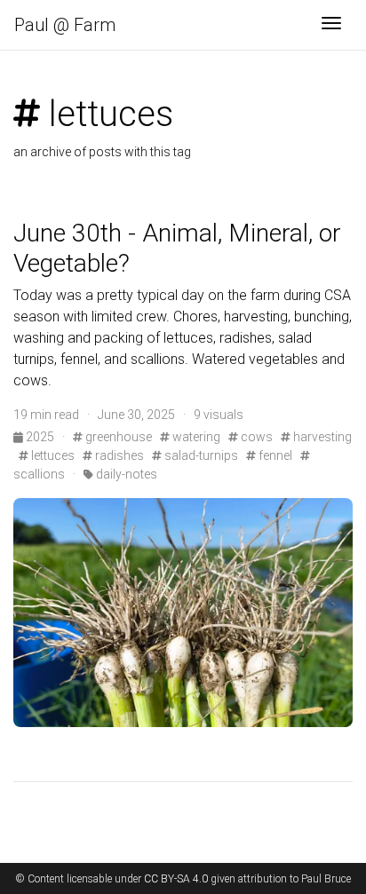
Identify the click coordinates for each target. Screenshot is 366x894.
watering (195, 437)
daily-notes (125, 474)
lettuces (51, 455)
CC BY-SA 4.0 (176, 879)
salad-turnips (200, 455)
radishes (118, 455)
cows (255, 437)
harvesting (321, 437)
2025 (40, 437)
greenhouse (117, 437)
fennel (274, 455)
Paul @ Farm (64, 25)
